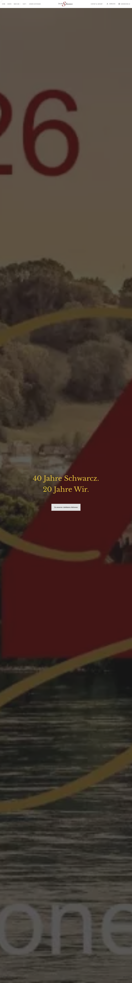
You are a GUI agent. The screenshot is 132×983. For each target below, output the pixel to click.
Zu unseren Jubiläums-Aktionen (66, 507)
